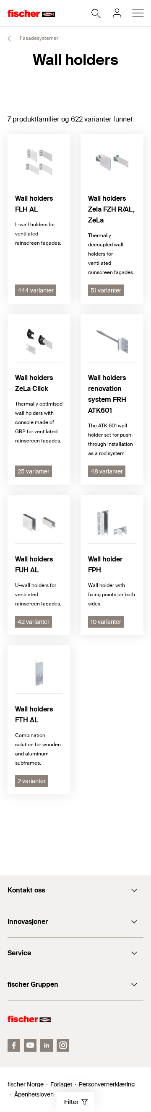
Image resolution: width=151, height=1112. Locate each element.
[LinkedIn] (46, 1045)
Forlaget (61, 1084)
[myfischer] (117, 13)
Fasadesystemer (38, 38)
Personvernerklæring (107, 1084)
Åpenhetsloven (34, 1094)
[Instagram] (63, 1045)
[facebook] (14, 1045)
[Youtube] (30, 1045)
